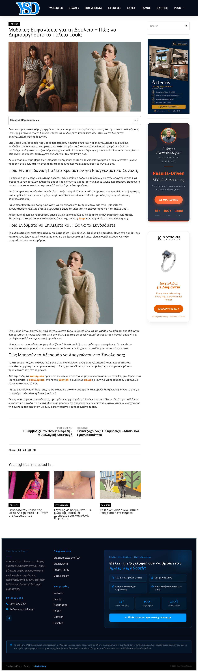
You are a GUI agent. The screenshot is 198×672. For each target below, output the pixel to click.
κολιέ (87, 379)
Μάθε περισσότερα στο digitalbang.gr (149, 617)
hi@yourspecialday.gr (22, 609)
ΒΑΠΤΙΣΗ (162, 7)
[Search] (186, 26)
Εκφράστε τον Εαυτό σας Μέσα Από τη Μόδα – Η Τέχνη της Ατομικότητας (28, 512)
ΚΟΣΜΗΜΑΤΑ (93, 7)
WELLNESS (56, 7)
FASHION (14, 24)
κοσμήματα (37, 376)
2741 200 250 (18, 603)
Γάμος (57, 611)
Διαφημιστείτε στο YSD (67, 557)
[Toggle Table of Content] (134, 120)
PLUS (177, 7)
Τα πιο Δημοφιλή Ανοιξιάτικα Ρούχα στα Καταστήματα (119, 511)
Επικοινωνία (61, 563)
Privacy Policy (61, 569)
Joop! (82, 218)
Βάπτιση (58, 616)
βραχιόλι (64, 379)
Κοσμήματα (60, 605)
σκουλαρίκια (36, 379)
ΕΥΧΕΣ (131, 7)
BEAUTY (74, 7)
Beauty (58, 599)
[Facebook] (9, 618)
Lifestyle (58, 623)
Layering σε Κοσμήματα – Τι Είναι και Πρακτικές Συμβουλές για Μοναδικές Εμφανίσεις (72, 514)
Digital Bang (40, 666)
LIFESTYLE (114, 7)
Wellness (59, 593)
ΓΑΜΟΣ (146, 7)
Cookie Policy (61, 575)
